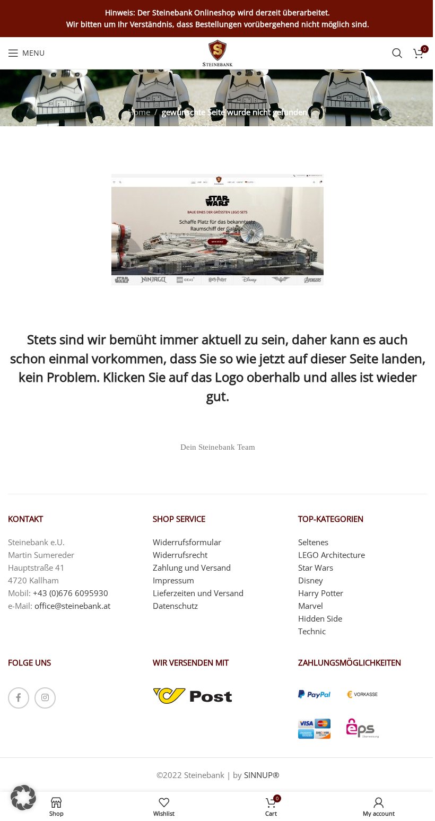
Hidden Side (320, 618)
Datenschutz (175, 605)
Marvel (310, 605)
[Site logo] (217, 52)
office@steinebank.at (72, 605)
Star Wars (315, 567)
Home (139, 112)
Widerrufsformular (187, 542)
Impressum (173, 580)
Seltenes (313, 542)
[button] (23, 797)
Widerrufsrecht (180, 554)
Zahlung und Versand (192, 567)
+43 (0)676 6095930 (70, 593)
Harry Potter (320, 593)
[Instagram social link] (45, 698)
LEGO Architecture (331, 554)
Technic (312, 631)
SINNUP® (261, 775)
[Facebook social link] (18, 698)
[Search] (397, 53)
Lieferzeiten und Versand (198, 593)
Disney (310, 580)
